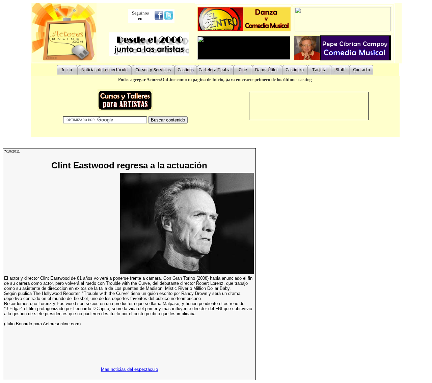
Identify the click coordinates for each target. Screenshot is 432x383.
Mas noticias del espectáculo (129, 369)
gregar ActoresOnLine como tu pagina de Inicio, (179, 79)
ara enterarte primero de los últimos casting (270, 79)
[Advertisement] (60, 223)
